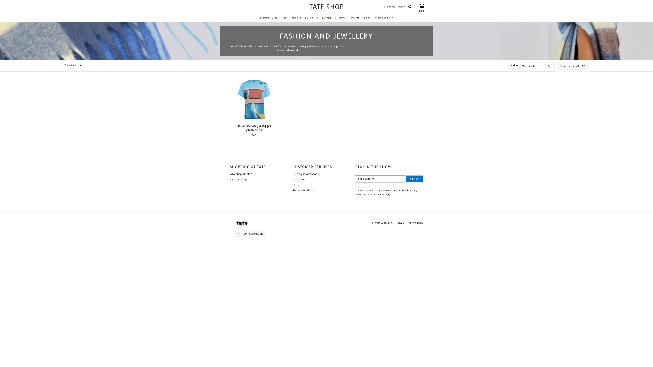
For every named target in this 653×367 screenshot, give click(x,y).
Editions (311, 17)
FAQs (296, 185)
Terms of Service (375, 194)
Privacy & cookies (382, 223)
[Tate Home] (256, 224)
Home (355, 17)
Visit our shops (239, 179)
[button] (410, 7)
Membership (384, 17)
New (284, 17)
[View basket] (422, 6)
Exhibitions (269, 17)
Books (327, 17)
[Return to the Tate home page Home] (326, 7)
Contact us (299, 179)
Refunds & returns (303, 190)
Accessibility (415, 223)
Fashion (341, 17)
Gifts (367, 17)
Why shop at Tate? (241, 174)
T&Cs (401, 223)
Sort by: (514, 65)
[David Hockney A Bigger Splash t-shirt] (254, 100)
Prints (296, 17)
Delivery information (305, 174)
